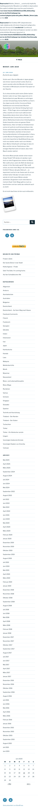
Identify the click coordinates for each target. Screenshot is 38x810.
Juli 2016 (6, 700)
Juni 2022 (6, 503)
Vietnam (6, 448)
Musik (5, 369)
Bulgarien (6, 302)
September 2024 (9, 472)
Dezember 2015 (8, 727)
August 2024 (7, 476)
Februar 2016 (7, 720)
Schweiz (6, 397)
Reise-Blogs (7, 385)
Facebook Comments (10, 314)
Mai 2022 (6, 507)
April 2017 (6, 668)
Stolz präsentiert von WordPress (13, 805)
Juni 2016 (6, 704)
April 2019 (6, 574)
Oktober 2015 (7, 735)
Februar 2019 (7, 582)
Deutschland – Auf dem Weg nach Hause (17, 310)
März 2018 (6, 625)
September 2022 (9, 491)
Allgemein (6, 287)
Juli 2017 (6, 657)
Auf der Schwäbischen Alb (12, 274)
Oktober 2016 (7, 688)
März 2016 (6, 716)
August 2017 (7, 653)
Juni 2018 (6, 613)
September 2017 (9, 649)
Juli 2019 (6, 562)
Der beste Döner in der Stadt (13, 263)
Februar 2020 (7, 535)
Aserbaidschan (8, 294)
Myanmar (6, 373)
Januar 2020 (7, 539)
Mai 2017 (6, 665)
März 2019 (6, 578)
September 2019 (9, 554)
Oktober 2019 (7, 550)
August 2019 (7, 558)
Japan (5, 346)
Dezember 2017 (8, 637)
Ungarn (5, 436)
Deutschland (7, 306)
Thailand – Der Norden (10, 416)
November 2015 (8, 731)
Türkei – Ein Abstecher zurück (13, 432)
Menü (20, 59)
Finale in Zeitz (7, 259)
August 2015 (7, 743)
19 (24, 773)
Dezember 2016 (8, 680)
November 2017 (8, 641)
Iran (4, 342)
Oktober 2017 (7, 645)
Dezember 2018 (8, 590)
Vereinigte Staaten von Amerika (14, 444)
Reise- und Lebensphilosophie (13, 381)
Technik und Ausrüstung (11, 412)
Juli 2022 (6, 499)
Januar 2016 (7, 724)
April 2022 (6, 511)
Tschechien (7, 424)
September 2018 (9, 602)
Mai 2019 (6, 570)
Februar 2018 (7, 629)
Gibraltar (6, 330)
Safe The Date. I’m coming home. (14, 271)
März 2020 (6, 531)
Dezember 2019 (8, 542)
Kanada (5, 353)
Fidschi (5, 318)
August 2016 (7, 696)
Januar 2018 (7, 633)
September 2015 (9, 739)
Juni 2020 (6, 519)
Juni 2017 (6, 661)
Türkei (5, 428)
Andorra (6, 290)
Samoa (5, 393)
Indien (5, 334)
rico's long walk (12, 52)
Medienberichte (8, 365)
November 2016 (8, 684)
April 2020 (6, 527)
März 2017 (6, 672)
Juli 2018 (6, 609)
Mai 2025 (6, 460)
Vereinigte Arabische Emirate (13, 440)
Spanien (6, 408)
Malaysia (6, 361)
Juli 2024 (6, 480)
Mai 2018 (6, 617)
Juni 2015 (6, 751)
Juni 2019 (6, 566)
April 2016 (6, 712)
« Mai (9, 784)
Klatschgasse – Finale (10, 267)
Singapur (6, 401)
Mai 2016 (6, 708)
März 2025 (6, 468)
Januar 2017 (7, 676)
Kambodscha (7, 349)
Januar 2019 (7, 586)
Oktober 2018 (7, 598)
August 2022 (7, 495)
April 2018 (6, 621)
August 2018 (7, 606)
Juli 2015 (6, 747)
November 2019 (8, 546)
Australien (6, 298)
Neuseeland (7, 377)
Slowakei (6, 405)
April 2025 (6, 464)
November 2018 (8, 594)
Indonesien (7, 338)
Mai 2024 (6, 487)
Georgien (6, 326)
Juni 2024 (6, 483)
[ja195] (9, 203)
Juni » (28, 784)
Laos (4, 357)
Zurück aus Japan (10, 75)
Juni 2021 (6, 515)
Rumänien (6, 389)
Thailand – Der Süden (10, 420)
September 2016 (9, 692)
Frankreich (6, 322)
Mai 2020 (6, 523)
